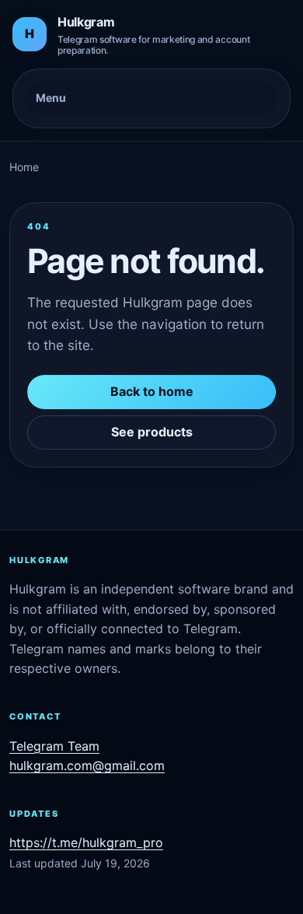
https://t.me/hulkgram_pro (86, 842)
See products (152, 431)
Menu (51, 97)
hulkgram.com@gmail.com (87, 765)
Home (24, 166)
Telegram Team (54, 746)
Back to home (151, 391)
